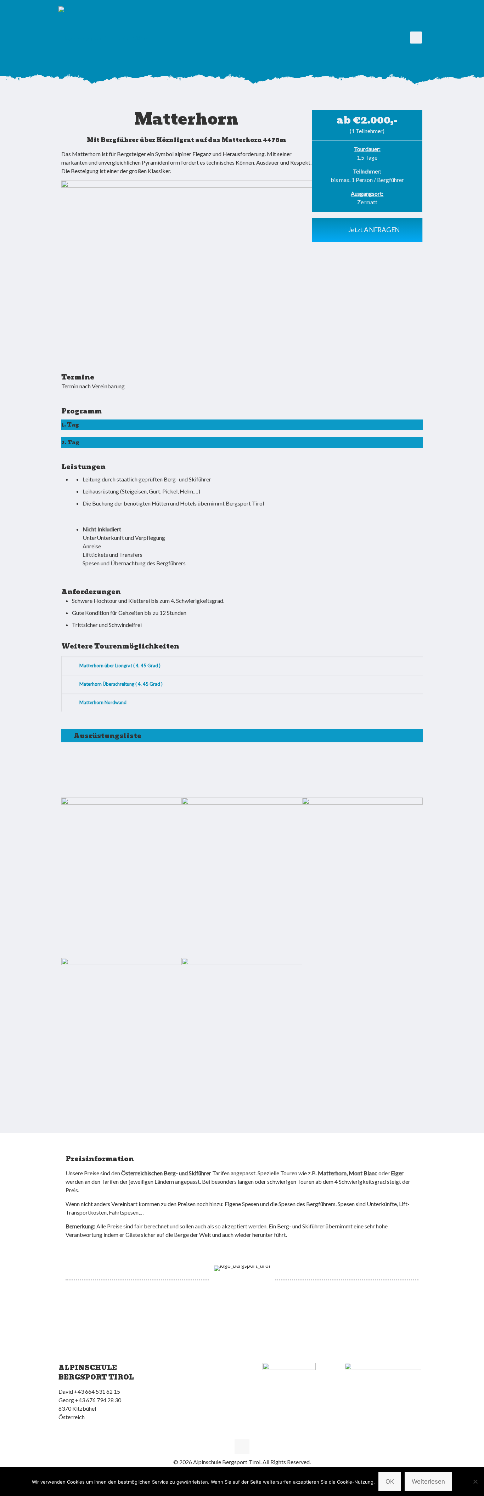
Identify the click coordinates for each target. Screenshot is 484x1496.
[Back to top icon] (242, 1446)
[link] (186, 264)
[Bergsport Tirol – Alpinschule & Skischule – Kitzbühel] (103, 37)
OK (389, 1481)
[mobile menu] (416, 38)
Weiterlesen (428, 1481)
